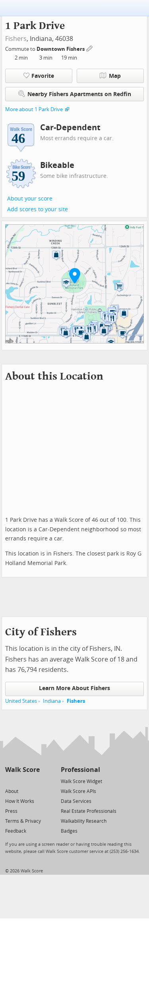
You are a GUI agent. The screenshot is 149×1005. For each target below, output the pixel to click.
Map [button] (115, 76)
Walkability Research (83, 821)
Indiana (52, 701)
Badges (69, 831)
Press (11, 811)
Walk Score (22, 770)
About (11, 791)
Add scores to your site (37, 209)
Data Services (76, 801)
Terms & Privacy (23, 821)
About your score (29, 198)
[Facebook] (22, 780)
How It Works (19, 801)
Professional (80, 770)
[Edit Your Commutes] (90, 48)
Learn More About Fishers (74, 688)
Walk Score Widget (81, 781)
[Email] (34, 780)
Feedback (15, 831)
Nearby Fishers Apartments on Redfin (79, 94)
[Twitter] (9, 780)
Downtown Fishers (61, 49)
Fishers (16, 38)
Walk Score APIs (78, 791)
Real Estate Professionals (88, 811)
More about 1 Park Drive (34, 109)
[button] (75, 275)
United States (21, 701)
